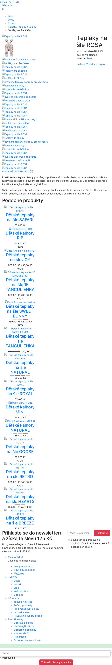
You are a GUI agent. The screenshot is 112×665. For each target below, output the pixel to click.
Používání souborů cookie (28, 615)
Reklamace (20, 636)
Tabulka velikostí (23, 601)
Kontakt (18, 584)
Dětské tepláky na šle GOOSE (20, 449)
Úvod (11, 16)
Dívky (11, 19)
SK (1, 1)
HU (9, 1)
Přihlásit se (102, 532)
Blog (16, 587)
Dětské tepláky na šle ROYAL (20, 391)
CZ (5, 1)
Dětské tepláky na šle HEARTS (20, 499)
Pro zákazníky (16, 619)
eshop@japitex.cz (23, 566)
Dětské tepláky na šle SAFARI (20, 217)
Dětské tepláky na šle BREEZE (20, 520)
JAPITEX (12, 577)
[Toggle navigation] (6, 12)
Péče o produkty (23, 605)
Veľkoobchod (21, 591)
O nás (17, 580)
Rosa (89, 58)
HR (13, 1)
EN (17, 1)
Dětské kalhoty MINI (20, 409)
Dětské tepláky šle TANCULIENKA (20, 341)
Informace (13, 598)
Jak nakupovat (22, 612)
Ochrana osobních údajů (27, 640)
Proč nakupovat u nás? (26, 608)
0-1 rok (12, 23)
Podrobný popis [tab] (11, 171)
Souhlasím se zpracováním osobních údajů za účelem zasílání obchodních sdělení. (90, 543)
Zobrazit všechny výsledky (56, 662)
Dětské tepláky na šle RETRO (20, 474)
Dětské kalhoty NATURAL (20, 428)
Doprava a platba (23, 622)
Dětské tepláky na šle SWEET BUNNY (20, 311)
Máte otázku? (15, 557)
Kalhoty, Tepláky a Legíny (22, 26)
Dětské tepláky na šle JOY (20, 257)
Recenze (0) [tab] (26, 171)
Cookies (18, 594)
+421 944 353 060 (24, 570)
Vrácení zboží (21, 633)
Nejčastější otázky (24, 626)
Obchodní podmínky (25, 629)
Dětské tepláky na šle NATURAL (20, 367)
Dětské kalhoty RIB (20, 236)
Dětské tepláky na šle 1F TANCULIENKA (20, 284)
